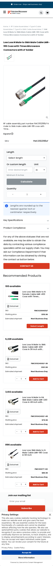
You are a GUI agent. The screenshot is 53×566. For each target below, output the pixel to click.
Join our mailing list (19, 495)
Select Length (37, 326)
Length (10, 152)
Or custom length (16, 164)
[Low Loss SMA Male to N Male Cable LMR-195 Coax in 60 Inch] (13, 454)
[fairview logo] (17, 12)
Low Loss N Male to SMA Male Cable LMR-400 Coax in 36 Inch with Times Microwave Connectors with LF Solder (34, 346)
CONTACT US (26, 266)
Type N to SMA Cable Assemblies (28, 29)
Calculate (26, 181)
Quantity (11, 188)
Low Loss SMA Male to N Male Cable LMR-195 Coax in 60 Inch (35, 452)
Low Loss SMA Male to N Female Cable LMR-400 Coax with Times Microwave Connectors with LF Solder (34, 294)
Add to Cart (38, 379)
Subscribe (26, 508)
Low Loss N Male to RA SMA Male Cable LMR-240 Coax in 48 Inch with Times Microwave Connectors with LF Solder (34, 399)
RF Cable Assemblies (19, 26)
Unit (36, 164)
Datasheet (14, 306)
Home (5, 26)
